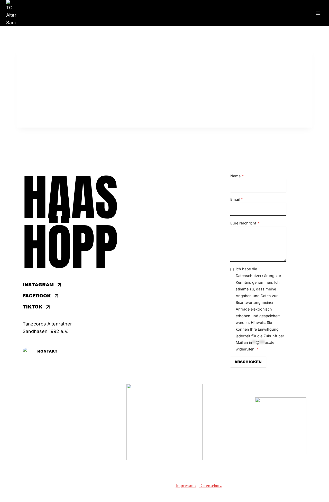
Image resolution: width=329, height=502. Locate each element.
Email (236, 199)
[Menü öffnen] (318, 13)
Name (237, 176)
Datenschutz (210, 486)
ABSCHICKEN (248, 362)
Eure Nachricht (244, 223)
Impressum (186, 486)
